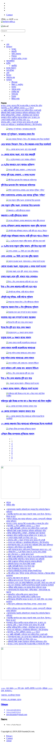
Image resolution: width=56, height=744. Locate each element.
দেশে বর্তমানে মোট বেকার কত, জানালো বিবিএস (19, 368)
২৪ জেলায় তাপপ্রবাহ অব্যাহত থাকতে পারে (18, 411)
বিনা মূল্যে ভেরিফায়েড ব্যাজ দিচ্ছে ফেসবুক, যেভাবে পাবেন (27, 604)
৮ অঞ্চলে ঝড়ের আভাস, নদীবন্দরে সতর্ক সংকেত (19, 388)
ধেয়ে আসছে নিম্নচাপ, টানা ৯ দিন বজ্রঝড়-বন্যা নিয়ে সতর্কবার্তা (26, 144)
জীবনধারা (14, 82)
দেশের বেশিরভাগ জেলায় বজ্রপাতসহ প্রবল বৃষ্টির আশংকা (23, 225)
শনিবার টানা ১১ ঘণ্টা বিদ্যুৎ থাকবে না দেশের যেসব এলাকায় (27, 552)
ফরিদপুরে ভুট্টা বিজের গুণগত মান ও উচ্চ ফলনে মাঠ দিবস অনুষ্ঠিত (26, 401)
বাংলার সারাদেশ (11, 68)
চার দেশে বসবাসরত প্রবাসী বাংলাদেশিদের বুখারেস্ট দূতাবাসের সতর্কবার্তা (31, 585)
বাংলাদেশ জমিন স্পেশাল (19, 58)
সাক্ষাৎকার (14, 94)
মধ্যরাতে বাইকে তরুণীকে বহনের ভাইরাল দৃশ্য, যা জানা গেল (20, 117)
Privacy (9, 736)
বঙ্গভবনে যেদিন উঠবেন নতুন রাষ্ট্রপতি (20, 547)
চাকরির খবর (15, 92)
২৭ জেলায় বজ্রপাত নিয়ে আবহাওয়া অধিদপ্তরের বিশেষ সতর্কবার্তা (26, 423)
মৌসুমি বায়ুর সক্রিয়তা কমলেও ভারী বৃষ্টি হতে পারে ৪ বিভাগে (25, 235)
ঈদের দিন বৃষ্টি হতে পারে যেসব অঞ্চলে (16, 327)
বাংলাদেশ (9, 47)
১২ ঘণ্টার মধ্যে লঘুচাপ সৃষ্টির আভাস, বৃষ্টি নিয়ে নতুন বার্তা (23, 246)
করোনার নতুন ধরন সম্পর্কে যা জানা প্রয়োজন (18, 317)
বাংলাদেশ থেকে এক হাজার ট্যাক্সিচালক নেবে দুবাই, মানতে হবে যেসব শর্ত (31, 582)
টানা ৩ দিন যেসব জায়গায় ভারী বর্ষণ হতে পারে (19, 286)
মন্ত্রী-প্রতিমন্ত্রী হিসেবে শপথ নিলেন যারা (21, 566)
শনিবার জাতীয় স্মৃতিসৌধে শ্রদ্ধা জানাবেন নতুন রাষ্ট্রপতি (26, 559)
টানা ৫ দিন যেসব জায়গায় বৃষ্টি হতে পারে (16, 378)
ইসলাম (13, 96)
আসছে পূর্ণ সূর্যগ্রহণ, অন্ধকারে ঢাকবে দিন (18, 134)
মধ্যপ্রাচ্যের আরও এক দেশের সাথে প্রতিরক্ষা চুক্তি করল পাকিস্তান (30, 545)
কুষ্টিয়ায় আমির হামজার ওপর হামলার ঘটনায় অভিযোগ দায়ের (27, 587)
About (8, 741)
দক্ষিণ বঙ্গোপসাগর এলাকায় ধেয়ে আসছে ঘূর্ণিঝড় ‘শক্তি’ (23, 195)
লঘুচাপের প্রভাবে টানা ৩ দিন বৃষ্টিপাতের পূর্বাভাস (19, 307)
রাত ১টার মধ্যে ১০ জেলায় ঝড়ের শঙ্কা (21, 554)
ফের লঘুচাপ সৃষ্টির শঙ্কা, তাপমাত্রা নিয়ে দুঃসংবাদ (20, 205)
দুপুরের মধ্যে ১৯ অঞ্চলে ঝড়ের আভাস (16, 337)
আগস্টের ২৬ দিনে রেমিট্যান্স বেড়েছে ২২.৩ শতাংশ (17, 108)
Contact (9, 15)
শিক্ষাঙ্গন (14, 56)
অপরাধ (13, 49)
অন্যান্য (9, 80)
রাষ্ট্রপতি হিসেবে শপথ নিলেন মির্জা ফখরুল (21, 564)
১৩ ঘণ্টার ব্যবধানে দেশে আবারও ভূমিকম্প (17, 164)
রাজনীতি (14, 66)
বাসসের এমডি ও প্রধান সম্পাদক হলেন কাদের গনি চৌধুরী (19, 122)
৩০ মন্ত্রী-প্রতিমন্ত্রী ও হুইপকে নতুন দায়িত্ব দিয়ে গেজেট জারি (21, 110)
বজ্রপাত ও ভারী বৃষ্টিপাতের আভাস (14, 215)
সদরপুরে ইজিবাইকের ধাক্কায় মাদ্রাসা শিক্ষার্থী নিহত (25, 571)
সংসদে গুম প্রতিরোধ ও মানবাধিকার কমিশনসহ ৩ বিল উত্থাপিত (21, 124)
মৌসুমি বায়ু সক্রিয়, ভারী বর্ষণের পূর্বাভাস (17, 296)
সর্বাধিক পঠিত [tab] (10, 505)
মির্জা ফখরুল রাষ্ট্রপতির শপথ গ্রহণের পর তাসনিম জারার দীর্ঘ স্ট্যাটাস (30, 556)
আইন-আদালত (16, 54)
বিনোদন (8, 75)
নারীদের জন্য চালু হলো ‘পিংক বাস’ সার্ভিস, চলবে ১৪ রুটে (26, 580)
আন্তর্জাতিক (10, 61)
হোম (7, 44)
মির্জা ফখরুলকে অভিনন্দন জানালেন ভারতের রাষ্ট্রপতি (25, 561)
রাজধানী (14, 51)
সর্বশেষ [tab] (8, 502)
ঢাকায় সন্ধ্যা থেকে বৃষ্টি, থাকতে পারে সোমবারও (19, 276)
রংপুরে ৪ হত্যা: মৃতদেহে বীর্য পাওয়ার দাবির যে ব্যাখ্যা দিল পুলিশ (21, 105)
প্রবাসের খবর (10, 77)
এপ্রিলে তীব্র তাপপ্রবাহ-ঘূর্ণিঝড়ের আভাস (17, 433)
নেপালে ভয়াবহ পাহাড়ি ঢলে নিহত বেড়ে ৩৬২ (15, 120)
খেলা (7, 73)
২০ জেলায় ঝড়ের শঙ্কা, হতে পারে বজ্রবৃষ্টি (18, 154)
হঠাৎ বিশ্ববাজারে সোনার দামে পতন (19, 568)
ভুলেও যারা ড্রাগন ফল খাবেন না (18, 578)
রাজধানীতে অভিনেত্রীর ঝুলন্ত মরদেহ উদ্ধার (23, 594)
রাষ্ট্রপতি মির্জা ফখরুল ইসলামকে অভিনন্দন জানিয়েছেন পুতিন (20, 113)
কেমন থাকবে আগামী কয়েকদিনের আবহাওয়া (18, 347)
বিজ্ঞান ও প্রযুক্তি (17, 84)
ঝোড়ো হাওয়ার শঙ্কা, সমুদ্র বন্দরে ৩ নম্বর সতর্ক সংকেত (23, 266)
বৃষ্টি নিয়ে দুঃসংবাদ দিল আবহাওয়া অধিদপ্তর (18, 185)
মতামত (13, 87)
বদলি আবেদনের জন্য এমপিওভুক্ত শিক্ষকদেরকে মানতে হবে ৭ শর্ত (30, 549)
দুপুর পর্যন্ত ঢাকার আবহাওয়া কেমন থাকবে (17, 357)
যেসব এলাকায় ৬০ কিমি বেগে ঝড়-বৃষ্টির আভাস (19, 256)
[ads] (20, 679)
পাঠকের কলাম (15, 89)
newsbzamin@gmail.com (16, 714)
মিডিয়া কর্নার (15, 99)
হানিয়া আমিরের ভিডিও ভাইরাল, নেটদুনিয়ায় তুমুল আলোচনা (20, 115)
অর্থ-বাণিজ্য (10, 70)
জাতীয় (8, 63)
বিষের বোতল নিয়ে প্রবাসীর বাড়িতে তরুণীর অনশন (24, 597)
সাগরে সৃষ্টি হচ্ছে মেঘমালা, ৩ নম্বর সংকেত (18, 174)
